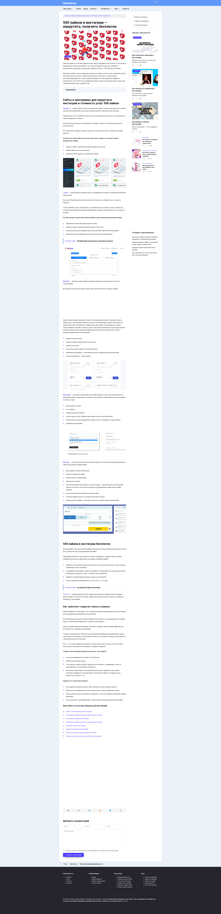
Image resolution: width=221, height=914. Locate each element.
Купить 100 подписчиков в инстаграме (79, 711)
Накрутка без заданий (124, 883)
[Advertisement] (94, 304)
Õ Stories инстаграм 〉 (141, 17)
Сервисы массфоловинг (125, 879)
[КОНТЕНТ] (145, 85)
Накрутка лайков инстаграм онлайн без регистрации (83, 736)
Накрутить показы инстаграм (76, 725)
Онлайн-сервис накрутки (125, 887)
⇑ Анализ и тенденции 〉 (142, 21)
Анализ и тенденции (151, 879)
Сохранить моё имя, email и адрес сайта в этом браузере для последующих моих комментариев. (92, 850)
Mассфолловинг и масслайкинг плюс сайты (148, 167)
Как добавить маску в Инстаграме (140, 123)
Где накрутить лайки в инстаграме (77, 718)
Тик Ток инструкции (151, 885)
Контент (93, 9)
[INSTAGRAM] (145, 51)
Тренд (85, 9)
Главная (66, 15)
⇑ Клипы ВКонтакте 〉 (141, 25)
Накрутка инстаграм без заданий (77, 729)
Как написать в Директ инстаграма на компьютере (150, 141)
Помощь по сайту (150, 881)
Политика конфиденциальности (91, 864)
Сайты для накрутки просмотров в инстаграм (81, 732)
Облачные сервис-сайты (125, 885)
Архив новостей (149, 883)
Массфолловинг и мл (124, 877)
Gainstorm (66, 594)
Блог (116, 9)
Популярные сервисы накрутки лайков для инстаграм (84, 715)
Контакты (73, 864)
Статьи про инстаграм (124, 881)
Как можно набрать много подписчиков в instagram (149, 154)
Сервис (72, 15)
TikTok (78, 9)
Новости (126, 9)
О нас (65, 864)
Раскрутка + (105, 9)
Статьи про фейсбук (151, 877)
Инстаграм (67, 9)
